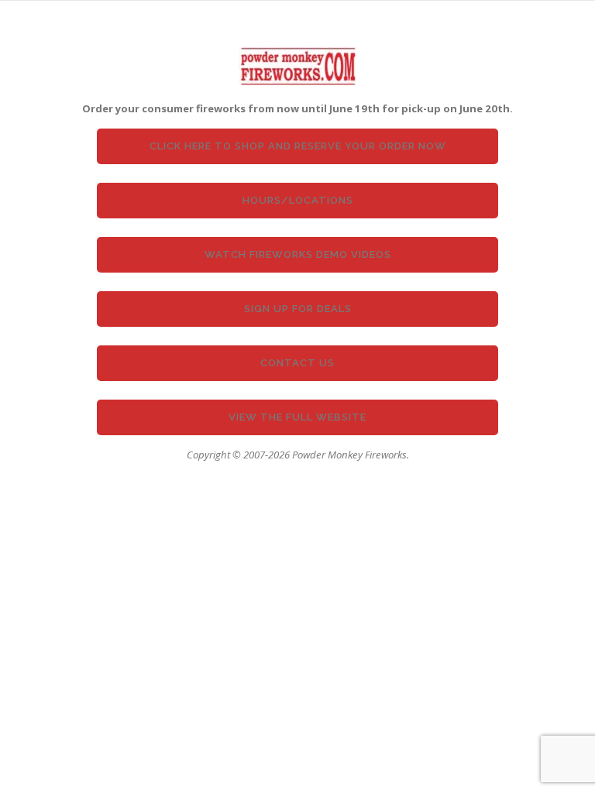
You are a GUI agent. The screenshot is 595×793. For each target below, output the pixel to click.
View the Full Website (297, 417)
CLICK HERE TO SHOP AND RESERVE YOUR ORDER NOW (298, 146)
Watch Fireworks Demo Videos (298, 254)
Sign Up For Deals (298, 308)
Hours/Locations (297, 200)
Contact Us (297, 363)
